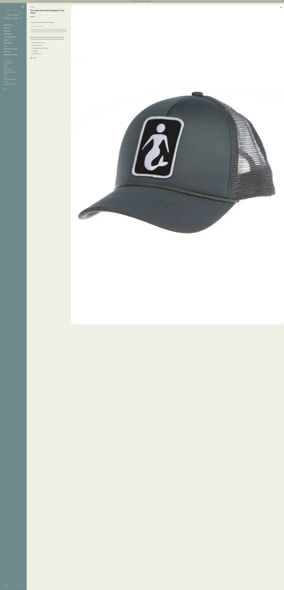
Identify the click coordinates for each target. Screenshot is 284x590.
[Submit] (22, 585)
